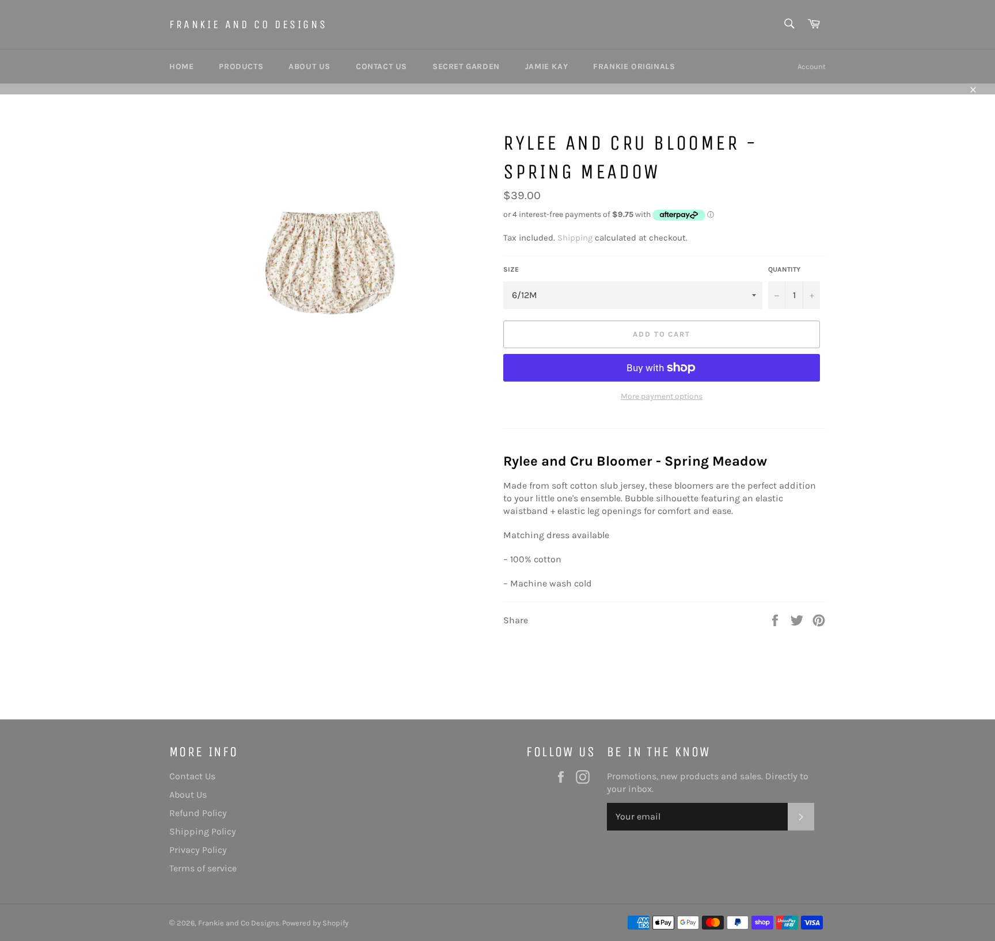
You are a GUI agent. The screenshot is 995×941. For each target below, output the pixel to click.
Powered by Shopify (315, 923)
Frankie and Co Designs (248, 24)
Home (181, 66)
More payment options (661, 396)
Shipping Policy (202, 831)
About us (309, 66)
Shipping (575, 238)
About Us (188, 794)
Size (511, 269)
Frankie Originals (634, 66)
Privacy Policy (198, 849)
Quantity (784, 269)
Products (241, 66)
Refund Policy (198, 812)
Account (811, 66)
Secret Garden (466, 66)
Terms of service (203, 868)
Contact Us (381, 66)
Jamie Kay (546, 66)
